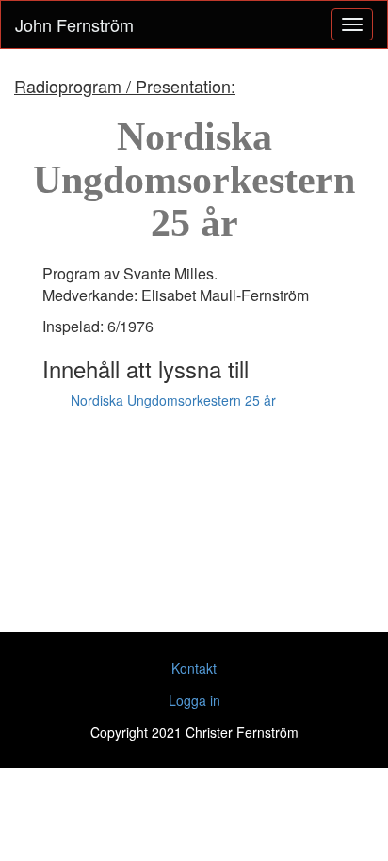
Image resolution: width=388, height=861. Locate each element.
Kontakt (194, 668)
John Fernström (74, 24)
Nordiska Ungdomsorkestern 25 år (173, 400)
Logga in (194, 700)
